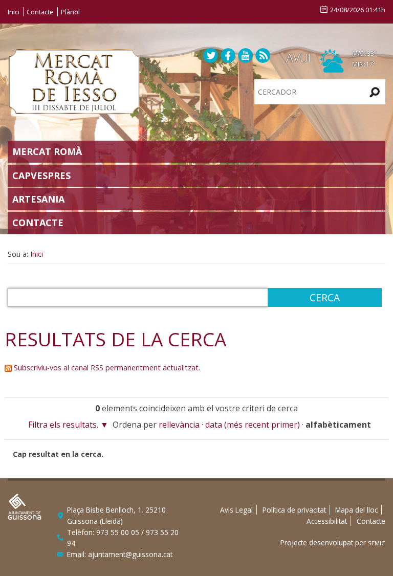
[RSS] (263, 55)
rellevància (179, 424)
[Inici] (74, 80)
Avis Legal (236, 510)
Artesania (38, 199)
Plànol (70, 11)
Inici (13, 11)
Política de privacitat (294, 510)
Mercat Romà (47, 151)
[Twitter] (211, 55)
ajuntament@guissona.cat (130, 554)
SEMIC (376, 543)
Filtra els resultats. (63, 424)
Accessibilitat (327, 521)
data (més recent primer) (252, 424)
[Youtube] (245, 55)
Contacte (40, 11)
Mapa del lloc (356, 510)
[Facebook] (228, 55)
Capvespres (41, 175)
